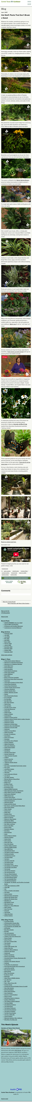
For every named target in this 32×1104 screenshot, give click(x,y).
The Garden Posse (8, 864)
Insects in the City (8, 759)
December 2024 (8, 647)
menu (29, 1)
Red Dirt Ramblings (9, 990)
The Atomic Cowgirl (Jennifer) (11, 852)
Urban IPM (6, 887)
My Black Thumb (8, 784)
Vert (5, 889)
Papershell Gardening (9, 801)
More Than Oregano (9, 973)
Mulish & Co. (7, 782)
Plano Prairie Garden (9, 807)
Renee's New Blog (8, 826)
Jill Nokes (6, 764)
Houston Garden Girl (9, 754)
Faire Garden (7, 943)
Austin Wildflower (8, 674)
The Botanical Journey (9, 856)
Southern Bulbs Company (10, 846)
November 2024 (8, 648)
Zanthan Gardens (8, 916)
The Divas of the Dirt (9, 861)
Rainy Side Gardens (9, 988)
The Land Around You (9, 872)
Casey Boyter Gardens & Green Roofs (13, 682)
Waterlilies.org (7, 901)
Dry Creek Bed (8, 697)
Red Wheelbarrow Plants (10, 822)
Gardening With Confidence (11, 950)
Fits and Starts (7, 706)
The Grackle (7, 869)
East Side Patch (8, 701)
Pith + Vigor (7, 981)
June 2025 (7, 637)
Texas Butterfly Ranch (9, 851)
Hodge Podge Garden (9, 747)
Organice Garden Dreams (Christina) (13, 799)
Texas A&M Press (8, 849)
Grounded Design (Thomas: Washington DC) (15, 958)
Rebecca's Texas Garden (10, 819)
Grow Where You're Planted (11, 741)
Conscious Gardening (9, 689)
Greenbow (6, 739)
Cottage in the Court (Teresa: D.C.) (12, 936)
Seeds (5, 834)
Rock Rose (7, 831)
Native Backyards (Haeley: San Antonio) (13, 791)
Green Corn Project (9, 737)
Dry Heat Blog (7, 699)
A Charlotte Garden (9, 921)
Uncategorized (5, 568)
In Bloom (6, 757)
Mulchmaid (7, 976)
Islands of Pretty (8, 761)
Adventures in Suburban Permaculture (13, 662)
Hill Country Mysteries (9, 746)
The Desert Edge (8, 857)
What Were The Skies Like (10, 1020)
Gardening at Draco (9, 721)
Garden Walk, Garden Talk (10, 946)
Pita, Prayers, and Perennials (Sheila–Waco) (14, 806)
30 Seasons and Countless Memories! (13, 626)
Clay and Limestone (9, 933)
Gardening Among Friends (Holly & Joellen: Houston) (17, 719)
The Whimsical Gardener (10, 881)
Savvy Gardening (8, 993)
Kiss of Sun (7, 767)
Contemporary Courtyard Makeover (13, 628)
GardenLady (7, 953)
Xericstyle (6, 911)
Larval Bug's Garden (9, 769)
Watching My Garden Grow (10, 897)
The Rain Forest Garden (10, 1013)
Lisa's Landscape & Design (10, 774)
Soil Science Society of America (11, 998)
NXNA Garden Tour (9, 796)
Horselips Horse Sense (10, 752)
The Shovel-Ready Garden (10, 877)
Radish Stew (7, 812)
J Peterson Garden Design (10, 762)
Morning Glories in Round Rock (11, 779)
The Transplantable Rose (10, 879)
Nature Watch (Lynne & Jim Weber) (12, 792)
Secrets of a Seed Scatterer (11, 995)
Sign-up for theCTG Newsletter (5, 612)
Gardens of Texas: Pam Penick (10, 1028)
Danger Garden (8, 938)
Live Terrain (7, 776)
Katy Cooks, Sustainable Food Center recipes (15, 766)
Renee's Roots (7, 827)
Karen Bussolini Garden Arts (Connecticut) (14, 966)
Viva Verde (7, 892)
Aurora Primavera (8, 667)
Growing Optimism (8, 742)
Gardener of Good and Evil (10, 717)
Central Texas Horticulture (10, 686)
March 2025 (7, 642)
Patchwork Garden (8, 802)
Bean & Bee (7, 676)
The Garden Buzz (8, 1006)
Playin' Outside (7, 809)
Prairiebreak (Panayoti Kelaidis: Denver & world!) (15, 986)
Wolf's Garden (7, 907)
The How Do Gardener (9, 871)
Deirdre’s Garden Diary (9, 691)
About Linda (4, 617)
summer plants (14, 574)
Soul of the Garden (8, 844)
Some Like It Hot (8, 842)
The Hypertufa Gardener (10, 1010)
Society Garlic (7, 839)
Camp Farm (7, 681)
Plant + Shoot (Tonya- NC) (10, 983)
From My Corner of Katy (10, 707)
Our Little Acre (7, 980)
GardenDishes (7, 716)
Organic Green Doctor (9, 797)
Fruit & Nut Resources (9, 709)
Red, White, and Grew (9, 824)
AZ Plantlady (7, 928)
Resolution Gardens (9, 829)
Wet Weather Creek (9, 902)
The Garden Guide (8, 862)
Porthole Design (8, 985)
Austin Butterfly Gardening (10, 671)
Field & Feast (7, 704)
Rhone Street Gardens (9, 991)
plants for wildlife (22, 573)
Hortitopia (6, 963)
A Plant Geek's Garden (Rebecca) (12, 661)
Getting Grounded (8, 732)
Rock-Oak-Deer (8, 832)
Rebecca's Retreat (8, 817)
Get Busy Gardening (9, 955)
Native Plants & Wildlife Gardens (12, 978)
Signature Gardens (8, 837)
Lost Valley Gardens (9, 777)
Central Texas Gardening (10, 684)
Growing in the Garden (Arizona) (12, 961)
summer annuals (5, 574)
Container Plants (24, 571)
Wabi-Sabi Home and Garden (11, 896)
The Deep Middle (8, 1003)
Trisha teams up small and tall (15, 352)
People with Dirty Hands (10, 804)
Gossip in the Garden (9, 956)
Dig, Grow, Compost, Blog (10, 941)
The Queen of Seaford (9, 1011)
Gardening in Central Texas (10, 724)
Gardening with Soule (9, 951)
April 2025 (6, 640)
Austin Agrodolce (8, 669)
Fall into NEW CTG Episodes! (11, 624)
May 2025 (6, 638)
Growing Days (7, 960)
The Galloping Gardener (10, 1005)
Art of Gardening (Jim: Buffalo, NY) (12, 926)
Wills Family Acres (8, 904)
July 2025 (6, 635)
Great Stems (7, 736)
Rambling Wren (8, 814)
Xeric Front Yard (8, 909)
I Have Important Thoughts (10, 756)
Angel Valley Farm (8, 666)
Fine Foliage (7, 945)
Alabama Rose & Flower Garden (12, 925)
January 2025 (7, 645)
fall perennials (14, 573)
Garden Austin (7, 712)
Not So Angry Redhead (9, 794)
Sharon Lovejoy (8, 996)
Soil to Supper (7, 841)
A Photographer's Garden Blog (11, 923)
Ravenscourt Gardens (9, 816)
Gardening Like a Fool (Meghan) (12, 726)
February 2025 (8, 643)
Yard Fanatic (7, 912)
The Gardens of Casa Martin (11, 866)
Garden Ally (7, 711)
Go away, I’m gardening (9, 734)
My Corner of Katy (8, 786)
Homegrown (7, 749)
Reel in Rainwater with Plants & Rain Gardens (18, 603)
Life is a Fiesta (7, 771)
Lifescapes (6, 772)
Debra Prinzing (7, 940)
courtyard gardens (5, 573)
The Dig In (6, 859)
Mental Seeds (7, 971)
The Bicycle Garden (9, 854)
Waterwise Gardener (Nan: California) (13, 1018)
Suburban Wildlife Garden (10, 847)
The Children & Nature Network (12, 1001)
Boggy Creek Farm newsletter (11, 677)
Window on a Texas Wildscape (11, 906)
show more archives (6, 655)
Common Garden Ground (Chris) (12, 687)
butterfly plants (16, 571)
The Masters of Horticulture (11, 876)
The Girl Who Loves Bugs (10, 867)
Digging (6, 694)
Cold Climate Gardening (10, 935)
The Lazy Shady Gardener (10, 874)
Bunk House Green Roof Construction (13, 679)
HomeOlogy (7, 751)
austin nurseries (7, 571)
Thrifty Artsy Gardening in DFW (11, 886)
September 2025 (8, 633)
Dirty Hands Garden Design (11, 696)
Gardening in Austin (9, 722)
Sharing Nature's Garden (10, 836)
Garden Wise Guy (8, 948)
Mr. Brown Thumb (8, 975)
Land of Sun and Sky (9, 968)
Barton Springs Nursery (23, 180)
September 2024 (8, 652)
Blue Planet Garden (9, 930)
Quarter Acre (7, 811)
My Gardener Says (8, 787)
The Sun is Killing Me (9, 1015)
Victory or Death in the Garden (11, 891)
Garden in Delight (8, 714)
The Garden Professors (10, 1008)
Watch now (13, 324)
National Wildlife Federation (11, 789)
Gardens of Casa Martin (10, 731)
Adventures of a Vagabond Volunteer (13, 664)
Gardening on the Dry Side (10, 727)
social (29, 4)
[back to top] (4, 1099)
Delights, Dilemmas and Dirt (11, 692)
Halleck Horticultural (9, 744)
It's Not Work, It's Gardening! (11, 965)
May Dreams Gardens (9, 970)
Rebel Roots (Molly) (9, 821)
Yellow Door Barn (8, 914)
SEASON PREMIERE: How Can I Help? (13, 623)
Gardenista (7, 729)
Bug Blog (6, 931)
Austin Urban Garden (9, 672)
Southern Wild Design (9, 1000)
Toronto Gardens (8, 1016)
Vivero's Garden (8, 894)
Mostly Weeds (7, 781)
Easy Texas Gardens (9, 702)
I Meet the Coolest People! (9, 602)
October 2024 (7, 650)
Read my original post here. (8, 542)
